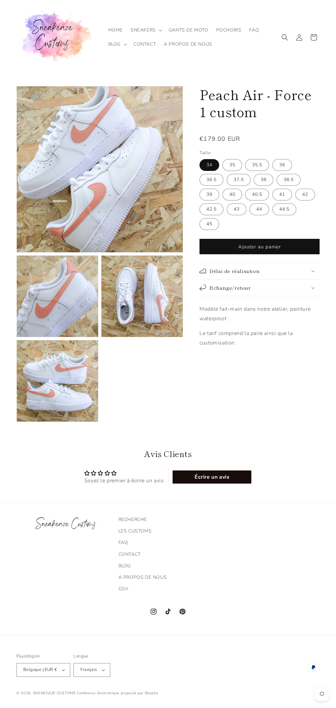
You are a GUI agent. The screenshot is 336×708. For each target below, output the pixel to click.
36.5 (211, 180)
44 (259, 209)
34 (209, 165)
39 (209, 194)
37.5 (239, 180)
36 (282, 165)
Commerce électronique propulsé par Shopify (117, 693)
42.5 (211, 209)
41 (282, 194)
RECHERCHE (132, 519)
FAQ (123, 542)
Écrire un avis (212, 477)
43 (237, 209)
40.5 (257, 194)
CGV (123, 589)
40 (232, 194)
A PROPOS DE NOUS (142, 577)
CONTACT (129, 554)
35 (232, 165)
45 (209, 224)
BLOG (124, 566)
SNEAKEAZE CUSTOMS (54, 693)
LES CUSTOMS (135, 531)
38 (263, 180)
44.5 (284, 209)
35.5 (257, 165)
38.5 (289, 180)
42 (305, 194)
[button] (146, 30)
